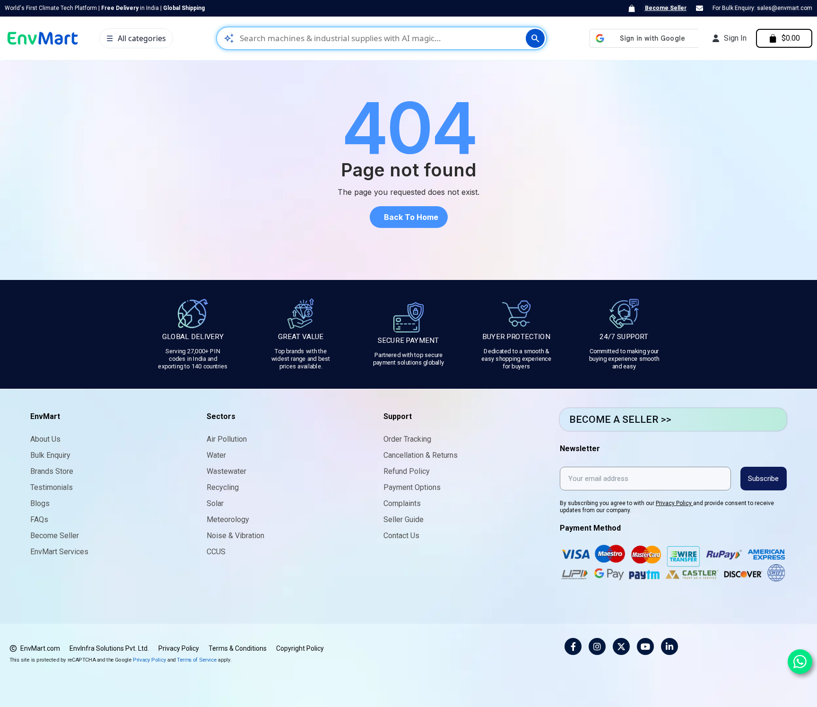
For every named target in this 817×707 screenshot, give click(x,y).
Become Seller (666, 8)
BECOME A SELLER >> (620, 419)
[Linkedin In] (669, 646)
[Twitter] (621, 646)
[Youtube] (645, 646)
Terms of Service (197, 659)
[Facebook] (573, 646)
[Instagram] (597, 646)
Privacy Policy (674, 503)
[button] (409, 217)
